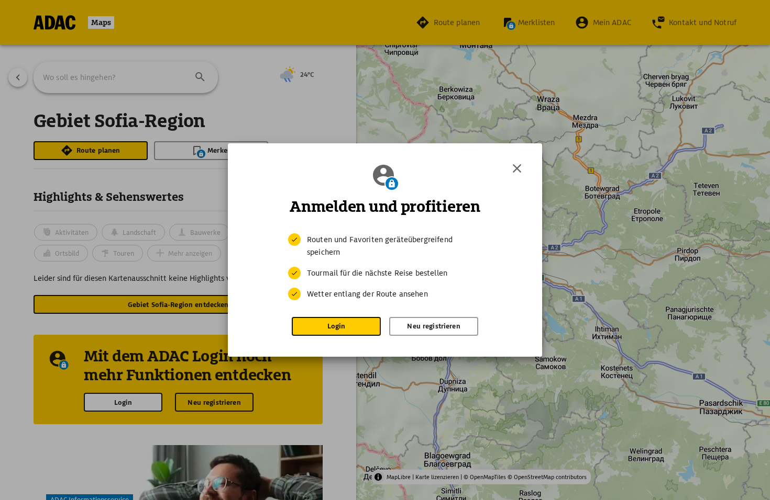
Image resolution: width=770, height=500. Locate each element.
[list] (385, 266)
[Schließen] (517, 168)
